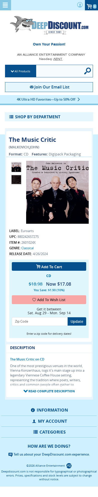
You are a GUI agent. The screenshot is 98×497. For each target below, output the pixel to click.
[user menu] (80, 5)
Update (77, 321)
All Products (22, 71)
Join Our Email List (51, 87)
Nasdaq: (51, 59)
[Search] (87, 71)
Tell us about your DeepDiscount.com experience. (51, 454)
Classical (27, 248)
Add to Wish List (51, 299)
